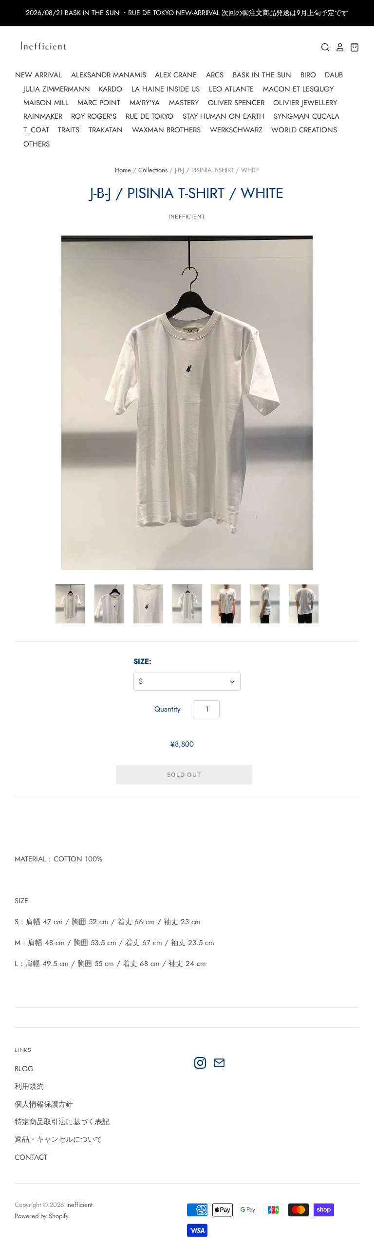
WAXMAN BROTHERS (166, 130)
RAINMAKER (42, 116)
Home (123, 170)
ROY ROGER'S (93, 116)
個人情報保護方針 (44, 1104)
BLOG (24, 1068)
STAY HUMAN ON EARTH (223, 116)
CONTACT (31, 1157)
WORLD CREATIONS (304, 130)
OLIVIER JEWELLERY (305, 102)
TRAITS (68, 130)
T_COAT (36, 130)
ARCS (215, 75)
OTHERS (36, 144)
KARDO (110, 89)
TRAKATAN (106, 130)
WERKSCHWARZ (236, 130)
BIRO (308, 75)
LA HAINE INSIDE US (165, 89)
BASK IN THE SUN (262, 75)
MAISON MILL (46, 102)
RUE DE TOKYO (149, 116)
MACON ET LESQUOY (298, 89)
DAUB (334, 75)
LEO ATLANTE (231, 89)
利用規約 (29, 1086)
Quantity (167, 709)
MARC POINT (98, 102)
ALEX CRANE (176, 75)
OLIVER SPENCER (236, 102)
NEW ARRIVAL (38, 75)
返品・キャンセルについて (58, 1139)
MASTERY (184, 102)
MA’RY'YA (145, 102)
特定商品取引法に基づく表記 (62, 1121)
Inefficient (79, 1204)
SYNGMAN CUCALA (306, 116)
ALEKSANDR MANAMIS (108, 75)
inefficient (187, 216)
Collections (153, 170)
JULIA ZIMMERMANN (56, 89)
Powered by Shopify (41, 1216)
